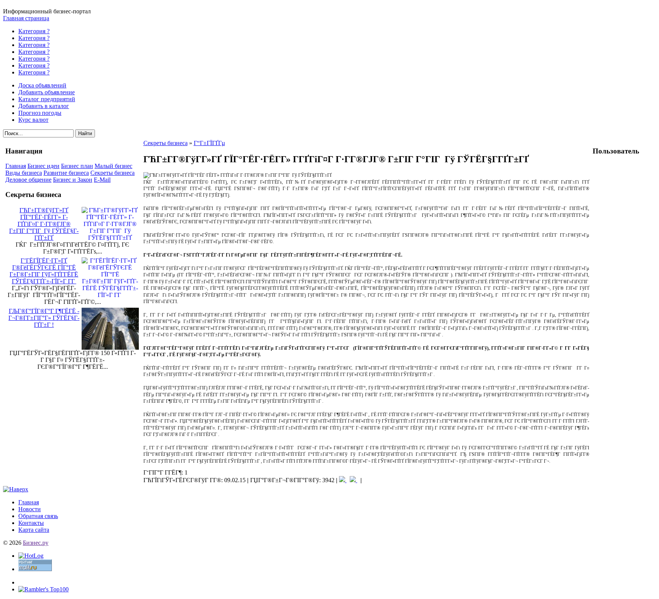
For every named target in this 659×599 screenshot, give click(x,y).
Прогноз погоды (39, 113)
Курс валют (33, 119)
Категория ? (34, 31)
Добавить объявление (46, 92)
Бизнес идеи (43, 166)
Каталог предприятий (46, 99)
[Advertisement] (623, 277)
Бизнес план (77, 166)
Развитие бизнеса (66, 173)
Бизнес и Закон (72, 179)
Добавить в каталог (43, 106)
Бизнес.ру (35, 542)
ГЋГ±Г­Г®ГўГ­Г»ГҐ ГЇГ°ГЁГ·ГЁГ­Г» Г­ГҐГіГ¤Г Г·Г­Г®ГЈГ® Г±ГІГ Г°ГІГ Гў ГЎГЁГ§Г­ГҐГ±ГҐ (44, 224)
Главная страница (26, 18)
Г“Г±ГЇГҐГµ (209, 143)
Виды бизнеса (23, 173)
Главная (15, 166)
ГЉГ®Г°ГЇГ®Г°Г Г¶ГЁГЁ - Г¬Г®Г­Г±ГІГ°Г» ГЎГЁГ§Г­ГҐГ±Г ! (43, 318)
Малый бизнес (113, 166)
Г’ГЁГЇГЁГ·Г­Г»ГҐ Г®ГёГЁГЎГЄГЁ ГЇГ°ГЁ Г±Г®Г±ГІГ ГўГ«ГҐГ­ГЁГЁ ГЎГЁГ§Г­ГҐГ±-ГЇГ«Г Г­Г (44, 270)
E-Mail (102, 179)
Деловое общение (28, 179)
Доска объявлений (42, 85)
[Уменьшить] (353, 480)
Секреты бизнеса (112, 173)
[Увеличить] (343, 480)
